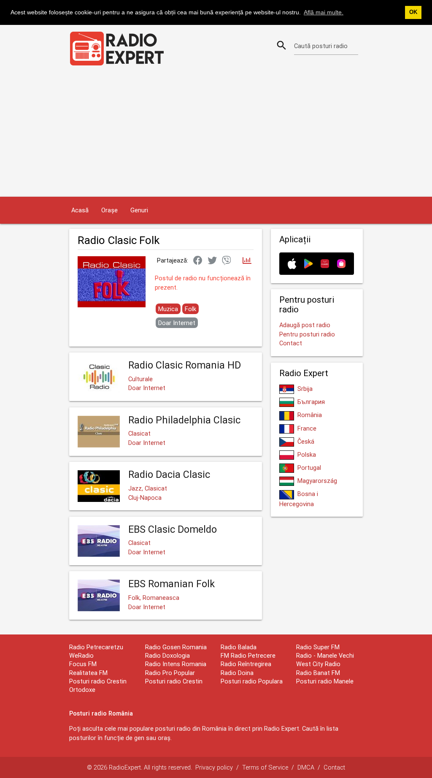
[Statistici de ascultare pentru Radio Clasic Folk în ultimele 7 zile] (247, 261)
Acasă (80, 210)
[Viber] (226, 261)
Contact (290, 343)
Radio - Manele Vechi (325, 655)
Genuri (139, 210)
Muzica (168, 309)
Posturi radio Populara (252, 681)
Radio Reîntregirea (246, 664)
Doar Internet (176, 323)
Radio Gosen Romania (176, 647)
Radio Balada (238, 647)
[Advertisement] (216, 133)
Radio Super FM (318, 647)
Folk (190, 309)
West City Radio (318, 664)
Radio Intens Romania (175, 664)
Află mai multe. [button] (323, 12)
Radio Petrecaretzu (96, 647)
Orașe (109, 210)
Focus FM (83, 664)
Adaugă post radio (304, 325)
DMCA (305, 767)
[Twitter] (212, 261)
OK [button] (413, 12)
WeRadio (81, 655)
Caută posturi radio (321, 46)
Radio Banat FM (318, 673)
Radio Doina (237, 673)
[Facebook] (197, 261)
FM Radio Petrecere (248, 655)
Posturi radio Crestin (173, 681)
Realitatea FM (88, 673)
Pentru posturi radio (307, 334)
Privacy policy (214, 767)
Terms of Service (265, 767)
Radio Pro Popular (170, 673)
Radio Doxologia (167, 655)
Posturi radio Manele (325, 681)
